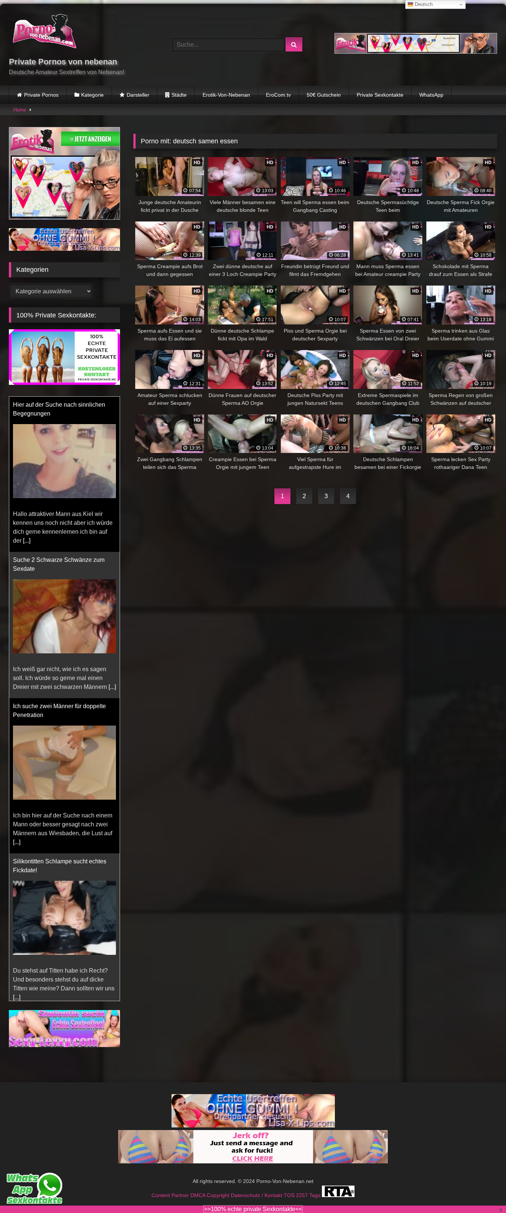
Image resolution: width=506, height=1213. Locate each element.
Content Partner (171, 1202)
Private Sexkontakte (380, 95)
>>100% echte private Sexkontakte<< (253, 1209)
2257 (302, 1202)
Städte (179, 95)
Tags (315, 1202)
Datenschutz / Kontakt (257, 1202)
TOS (290, 1202)
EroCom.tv (278, 95)
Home (19, 110)
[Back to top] (483, 1191)
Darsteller (138, 95)
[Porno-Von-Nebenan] (44, 33)
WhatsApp (431, 95)
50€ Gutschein (324, 95)
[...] (26, 540)
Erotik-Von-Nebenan (226, 95)
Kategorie (92, 95)
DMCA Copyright (210, 1202)
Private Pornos (41, 95)
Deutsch (423, 4)
